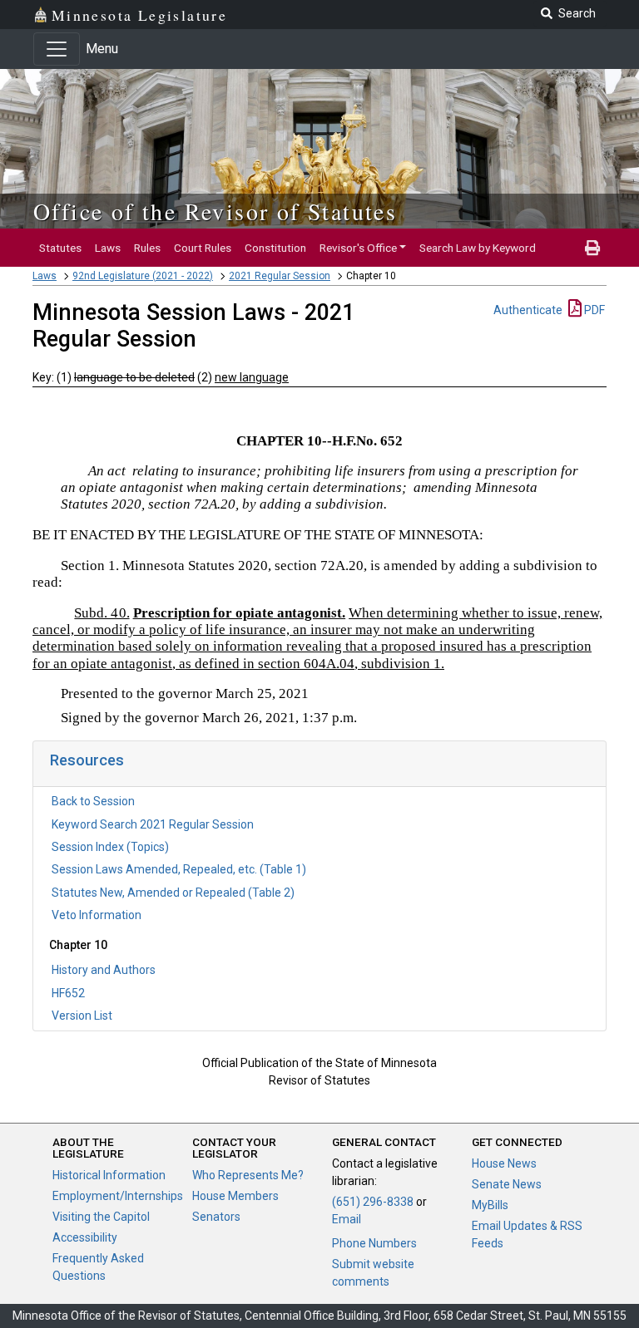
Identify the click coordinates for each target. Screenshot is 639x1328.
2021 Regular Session (279, 276)
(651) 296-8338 (373, 1201)
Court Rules (202, 247)
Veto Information (96, 915)
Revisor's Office (358, 247)
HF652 (68, 993)
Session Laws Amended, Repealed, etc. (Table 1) (179, 869)
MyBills (490, 1205)
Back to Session (93, 801)
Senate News (507, 1184)
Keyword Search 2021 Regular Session (153, 824)
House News (504, 1163)
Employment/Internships (117, 1196)
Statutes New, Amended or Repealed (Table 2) (173, 892)
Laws (108, 247)
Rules (147, 247)
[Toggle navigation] (56, 49)
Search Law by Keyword (477, 247)
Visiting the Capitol (101, 1216)
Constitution (275, 247)
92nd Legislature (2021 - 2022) (142, 276)
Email (346, 1219)
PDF (593, 310)
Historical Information (109, 1175)
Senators (216, 1216)
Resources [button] (87, 760)
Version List (82, 1015)
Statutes (60, 247)
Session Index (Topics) (110, 846)
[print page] (592, 247)
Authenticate (527, 310)
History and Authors (104, 969)
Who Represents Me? (248, 1175)
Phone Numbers (374, 1243)
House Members (235, 1196)
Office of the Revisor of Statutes (215, 211)
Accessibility (84, 1237)
